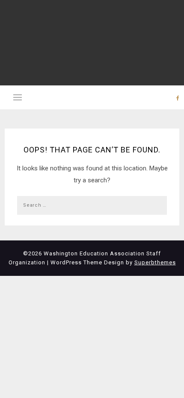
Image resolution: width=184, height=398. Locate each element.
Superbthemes (155, 262)
